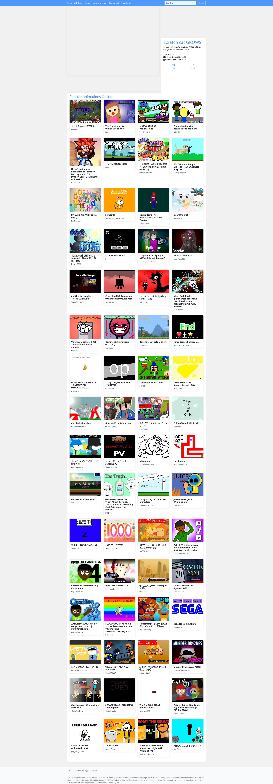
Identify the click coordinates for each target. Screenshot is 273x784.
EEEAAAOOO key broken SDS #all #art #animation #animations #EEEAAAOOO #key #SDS (118, 627)
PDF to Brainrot (73, 783)
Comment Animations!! (151, 382)
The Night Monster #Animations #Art (115, 127)
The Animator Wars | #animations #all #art (185, 127)
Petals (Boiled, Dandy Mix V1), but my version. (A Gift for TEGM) (187, 708)
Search (201, 3)
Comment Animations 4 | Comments (84, 587)
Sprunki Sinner (128, 777)
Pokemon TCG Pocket (195, 777)
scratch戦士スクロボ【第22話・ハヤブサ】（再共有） (153, 625)
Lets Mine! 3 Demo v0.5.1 (84, 499)
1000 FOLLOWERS (114, 545)
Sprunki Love (160, 777)
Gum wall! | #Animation (118, 423)
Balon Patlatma (100, 780)
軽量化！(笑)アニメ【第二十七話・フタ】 (153, 668)
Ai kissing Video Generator (91, 783)
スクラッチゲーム (150, 780)
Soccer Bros (139, 777)
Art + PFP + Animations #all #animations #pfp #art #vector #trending (186, 548)
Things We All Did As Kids (187, 423)
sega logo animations (185, 623)
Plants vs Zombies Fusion (176, 777)
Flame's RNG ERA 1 (115, 255)
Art (117, 3)
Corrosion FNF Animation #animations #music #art (118, 297)
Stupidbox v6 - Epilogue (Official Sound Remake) (152, 256)
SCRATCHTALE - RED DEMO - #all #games (119, 706)
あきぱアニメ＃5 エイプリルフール (153, 424)
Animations (96, 3)
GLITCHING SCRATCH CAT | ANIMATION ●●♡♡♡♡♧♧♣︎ (84, 385)
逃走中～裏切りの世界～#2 (84, 545)
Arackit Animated (183, 255)
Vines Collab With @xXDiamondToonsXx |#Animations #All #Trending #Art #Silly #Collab (185, 301)
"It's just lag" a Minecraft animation (152, 500)
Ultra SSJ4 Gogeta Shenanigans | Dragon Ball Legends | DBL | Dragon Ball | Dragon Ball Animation (84, 174)
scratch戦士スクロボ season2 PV (115, 462)
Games (87, 3)
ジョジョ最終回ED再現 (116, 164)
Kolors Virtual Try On (110, 783)
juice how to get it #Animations (183, 500)
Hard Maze (179, 461)
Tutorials (124, 3)
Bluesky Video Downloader (132, 780)
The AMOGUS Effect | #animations (150, 706)
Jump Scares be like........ (186, 341)
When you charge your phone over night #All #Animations (151, 748)
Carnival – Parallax (81, 423)
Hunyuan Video (87, 780)
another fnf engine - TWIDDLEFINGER (81, 297)
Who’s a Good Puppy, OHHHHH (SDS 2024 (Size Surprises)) (186, 167)
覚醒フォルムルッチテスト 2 (187, 745)
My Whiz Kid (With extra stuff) (84, 216)
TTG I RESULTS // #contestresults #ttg (185, 384)
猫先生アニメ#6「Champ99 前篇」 (154, 587)
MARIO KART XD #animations (148, 127)
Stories (112, 3)
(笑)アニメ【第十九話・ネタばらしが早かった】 (153, 546)
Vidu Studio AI (73, 777)
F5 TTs (109, 780)
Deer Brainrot (181, 214)
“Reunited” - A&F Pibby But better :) (117, 668)
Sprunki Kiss (149, 777)
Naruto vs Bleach (74, 780)
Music (105, 3)
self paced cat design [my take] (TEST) (152, 297)
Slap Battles (116, 777)
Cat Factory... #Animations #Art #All (85, 706)
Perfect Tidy (107, 777)
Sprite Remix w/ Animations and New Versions (150, 217)
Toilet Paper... (112, 745)
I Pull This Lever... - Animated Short (81, 747)
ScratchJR (110, 214)
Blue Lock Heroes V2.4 (116, 585)
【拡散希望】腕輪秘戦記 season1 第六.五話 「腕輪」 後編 (83, 258)
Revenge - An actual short (153, 341)
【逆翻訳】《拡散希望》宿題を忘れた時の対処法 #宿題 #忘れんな (154, 167)
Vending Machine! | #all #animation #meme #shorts (84, 344)
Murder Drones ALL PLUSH (188, 666)
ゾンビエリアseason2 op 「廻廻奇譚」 (117, 384)
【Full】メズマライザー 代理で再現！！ (85, 462)
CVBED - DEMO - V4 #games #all (183, 587)
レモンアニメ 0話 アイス (84, 666)
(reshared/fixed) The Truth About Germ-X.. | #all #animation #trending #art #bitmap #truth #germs (119, 504)
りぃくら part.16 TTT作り (84, 126)
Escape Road (96, 777)
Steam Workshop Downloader (170, 780)
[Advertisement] (106, 82)
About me (144, 461)
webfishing (116, 780)
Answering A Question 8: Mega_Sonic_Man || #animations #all (84, 626)
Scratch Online (74, 2)
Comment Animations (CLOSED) (117, 343)
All (130, 3)
